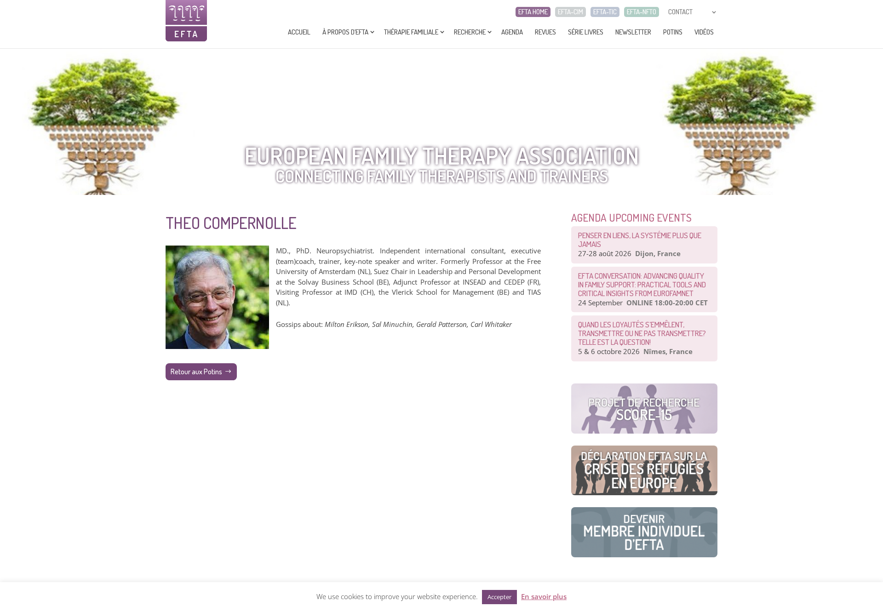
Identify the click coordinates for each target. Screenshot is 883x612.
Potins (672, 32)
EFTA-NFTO (641, 12)
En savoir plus (544, 596)
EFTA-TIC (605, 12)
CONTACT (680, 12)
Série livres (585, 32)
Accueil (299, 32)
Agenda (512, 32)
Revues (545, 32)
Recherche (470, 32)
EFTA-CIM (570, 12)
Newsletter (633, 32)
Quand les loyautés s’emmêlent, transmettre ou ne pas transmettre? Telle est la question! (642, 333)
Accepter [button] (499, 597)
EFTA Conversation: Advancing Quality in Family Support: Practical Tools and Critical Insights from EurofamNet (642, 284)
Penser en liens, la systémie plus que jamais (639, 239)
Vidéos (704, 32)
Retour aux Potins (196, 371)
